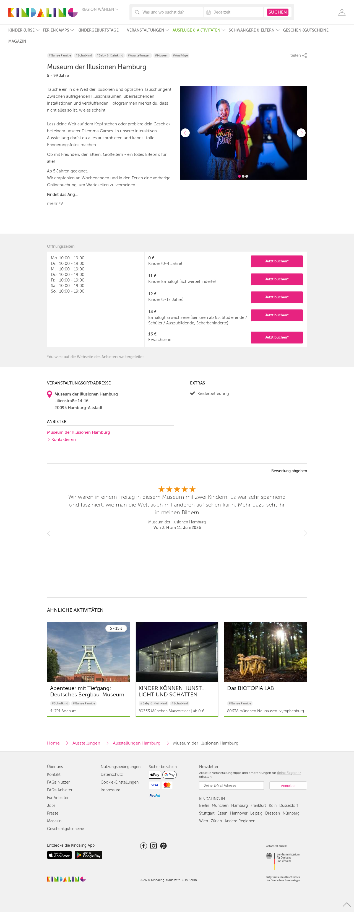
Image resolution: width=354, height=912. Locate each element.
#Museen (161, 55)
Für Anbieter (58, 798)
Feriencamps (56, 30)
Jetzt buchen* (277, 261)
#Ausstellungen (139, 55)
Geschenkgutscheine (306, 30)
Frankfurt (258, 806)
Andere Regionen (240, 821)
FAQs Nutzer (58, 782)
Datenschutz (112, 775)
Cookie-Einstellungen (120, 782)
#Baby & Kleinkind (110, 55)
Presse (52, 813)
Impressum (110, 790)
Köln (273, 806)
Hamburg (239, 806)
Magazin (17, 41)
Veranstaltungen (145, 30)
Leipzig (256, 813)
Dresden (272, 813)
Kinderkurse (21, 30)
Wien (203, 821)
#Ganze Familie (60, 55)
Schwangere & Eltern (252, 30)
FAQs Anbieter (59, 790)
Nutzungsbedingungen (120, 767)
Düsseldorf (288, 806)
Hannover (239, 813)
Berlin (204, 806)
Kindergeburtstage (98, 30)
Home (53, 743)
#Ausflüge (180, 55)
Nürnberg (291, 813)
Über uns (55, 767)
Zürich (216, 821)
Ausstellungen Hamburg (136, 743)
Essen (222, 813)
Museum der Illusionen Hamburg (78, 432)
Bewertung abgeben (289, 471)
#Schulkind (84, 55)
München (220, 806)
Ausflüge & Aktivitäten (196, 30)
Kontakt (54, 775)
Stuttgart (207, 813)
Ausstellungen (86, 743)
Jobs (51, 806)
